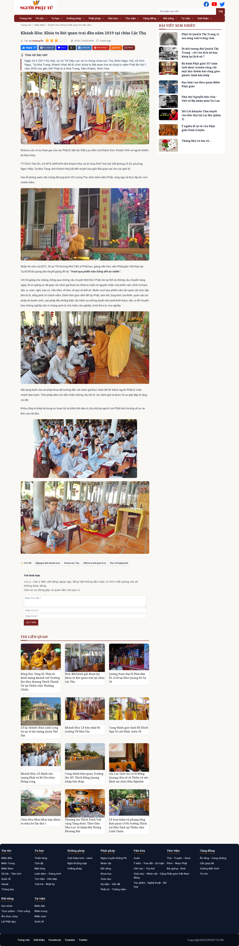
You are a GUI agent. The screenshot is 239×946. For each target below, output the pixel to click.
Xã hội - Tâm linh (11, 873)
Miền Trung (8, 863)
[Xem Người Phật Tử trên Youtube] (214, 4)
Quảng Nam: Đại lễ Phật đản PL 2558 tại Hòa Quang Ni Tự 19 (127, 678)
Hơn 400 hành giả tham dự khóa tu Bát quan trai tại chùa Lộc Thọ (85, 678)
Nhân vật (106, 863)
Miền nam (40, 916)
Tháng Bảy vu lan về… (196, 141)
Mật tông (39, 868)
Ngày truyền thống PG (114, 858)
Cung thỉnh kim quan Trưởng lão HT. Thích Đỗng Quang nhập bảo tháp (84, 777)
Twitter (83, 939)
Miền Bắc (6, 858)
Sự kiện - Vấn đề (110, 884)
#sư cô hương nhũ (119, 563)
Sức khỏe (6, 905)
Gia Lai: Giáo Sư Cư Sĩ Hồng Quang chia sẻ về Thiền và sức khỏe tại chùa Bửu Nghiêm (128, 777)
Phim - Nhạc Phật (177, 863)
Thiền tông (40, 858)
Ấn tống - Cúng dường (213, 858)
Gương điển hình (209, 868)
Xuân (137, 858)
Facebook (55, 939)
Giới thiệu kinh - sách (79, 858)
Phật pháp (95, 18)
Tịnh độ (38, 863)
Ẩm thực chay (9, 916)
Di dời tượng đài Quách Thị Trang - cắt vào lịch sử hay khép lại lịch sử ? (200, 52)
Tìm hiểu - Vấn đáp (45, 878)
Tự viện (186, 18)
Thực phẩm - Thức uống (15, 911)
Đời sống (168, 18)
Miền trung (40, 911)
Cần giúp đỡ (207, 863)
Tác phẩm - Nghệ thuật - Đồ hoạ (150, 884)
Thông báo (7, 889)
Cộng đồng (150, 18)
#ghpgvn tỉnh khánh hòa (47, 563)
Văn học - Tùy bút (144, 868)
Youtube (70, 939)
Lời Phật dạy (8, 921)
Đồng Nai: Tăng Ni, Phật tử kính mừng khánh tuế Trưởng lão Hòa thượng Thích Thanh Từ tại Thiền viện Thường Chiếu (40, 681)
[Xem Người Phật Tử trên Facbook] (206, 4)
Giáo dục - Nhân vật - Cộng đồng (150, 875)
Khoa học (106, 873)
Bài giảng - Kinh (176, 868)
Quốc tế (6, 878)
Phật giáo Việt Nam (178, 873)
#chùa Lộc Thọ (71, 563)
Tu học (55, 18)
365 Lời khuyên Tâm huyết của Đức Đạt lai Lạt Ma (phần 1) (201, 115)
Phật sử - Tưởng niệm (113, 889)
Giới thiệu (203, 18)
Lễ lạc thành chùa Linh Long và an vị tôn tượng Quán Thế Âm (39, 731)
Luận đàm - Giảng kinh (47, 873)
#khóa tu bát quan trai (95, 563)
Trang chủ (25, 18)
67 (35, 47)
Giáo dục (106, 878)
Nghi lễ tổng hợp (77, 863)
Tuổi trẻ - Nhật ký (44, 884)
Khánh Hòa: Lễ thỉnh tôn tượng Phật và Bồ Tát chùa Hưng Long (38, 777)
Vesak (4, 884)
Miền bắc (39, 905)
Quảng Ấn (37, 40)
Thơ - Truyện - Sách (179, 858)
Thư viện (130, 18)
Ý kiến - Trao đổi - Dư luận (149, 863)
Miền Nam (40, 25)
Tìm (220, 11)
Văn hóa (113, 18)
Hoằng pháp (74, 18)
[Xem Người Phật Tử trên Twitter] (222, 4)
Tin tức (40, 18)
